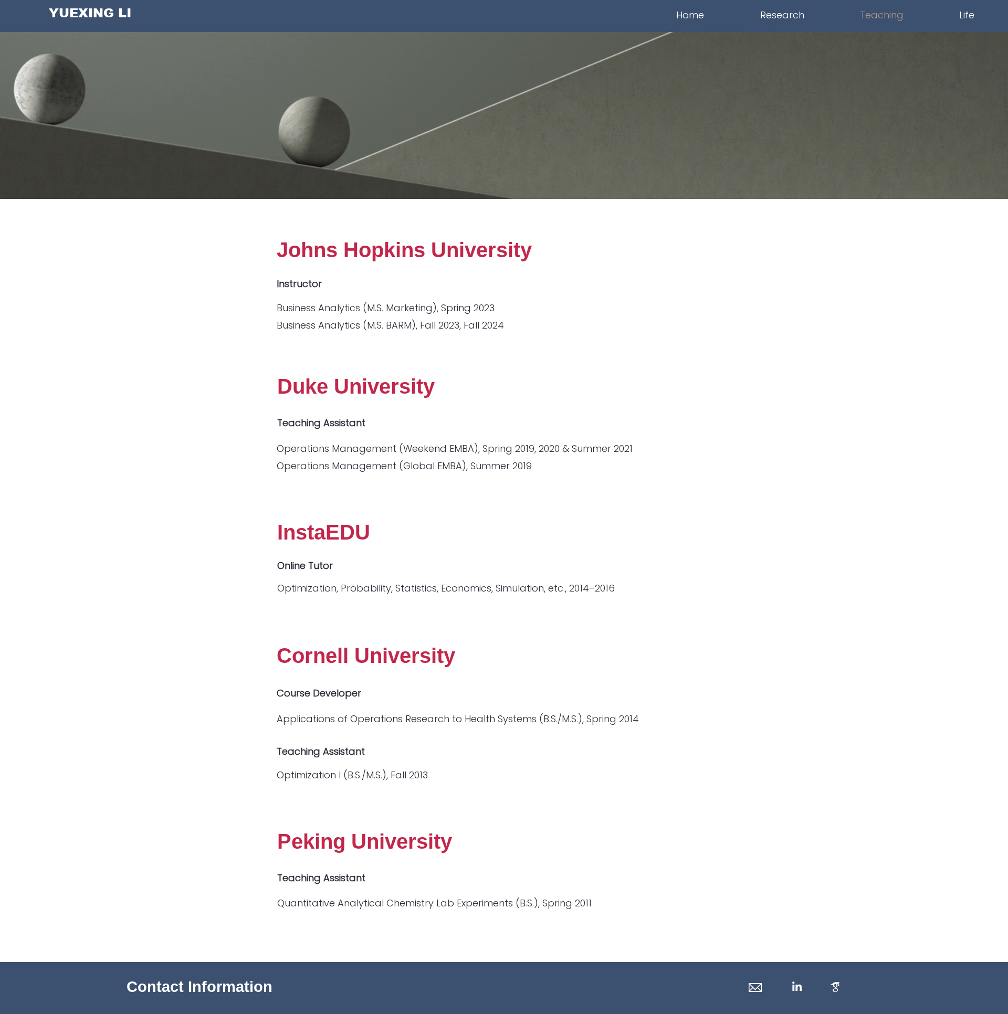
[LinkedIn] (797, 986)
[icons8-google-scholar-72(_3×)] (835, 987)
